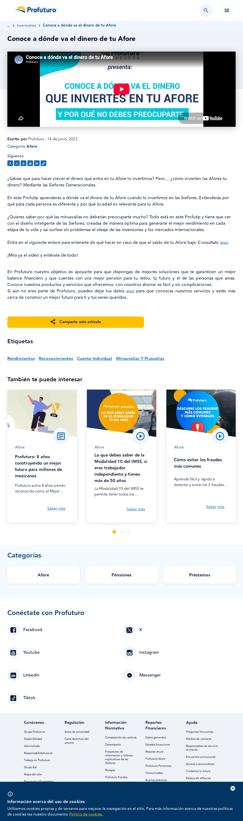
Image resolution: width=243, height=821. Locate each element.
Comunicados (154, 773)
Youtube (31, 652)
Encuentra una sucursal (200, 757)
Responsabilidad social (38, 753)
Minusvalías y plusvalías (140, 358)
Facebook (32, 630)
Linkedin (31, 675)
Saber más (56, 508)
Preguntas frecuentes (199, 732)
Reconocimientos (56, 358)
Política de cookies (85, 814)
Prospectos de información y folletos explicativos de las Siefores (119, 757)
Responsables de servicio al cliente (202, 748)
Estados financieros (157, 744)
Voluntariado (32, 746)
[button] (114, 532)
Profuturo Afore (155, 759)
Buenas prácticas (156, 780)
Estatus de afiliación (198, 778)
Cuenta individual (94, 358)
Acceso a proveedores (200, 764)
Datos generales (155, 737)
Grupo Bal (30, 767)
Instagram (149, 652)
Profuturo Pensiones (158, 766)
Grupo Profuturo (34, 732)
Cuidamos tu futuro (198, 771)
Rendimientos (21, 358)
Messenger (150, 675)
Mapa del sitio (33, 774)
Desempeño (113, 744)
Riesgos (110, 770)
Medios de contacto (198, 739)
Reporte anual (154, 752)
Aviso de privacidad (77, 732)
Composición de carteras (120, 737)
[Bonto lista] (206, 10)
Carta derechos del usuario (77, 741)
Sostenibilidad (33, 739)
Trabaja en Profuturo (37, 760)
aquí (224, 242)
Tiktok (29, 698)
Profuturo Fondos (116, 777)
